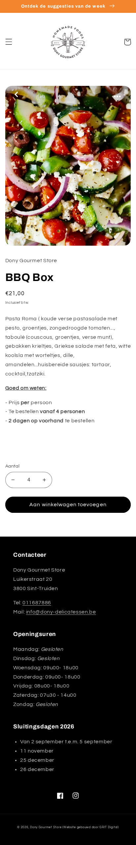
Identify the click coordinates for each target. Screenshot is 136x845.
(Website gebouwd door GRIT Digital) (90, 827)
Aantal (12, 466)
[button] (8, 42)
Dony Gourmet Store (45, 827)
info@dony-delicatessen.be (61, 612)
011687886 (36, 602)
